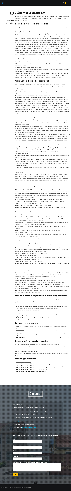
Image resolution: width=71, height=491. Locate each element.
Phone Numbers (17, 451)
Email (15, 445)
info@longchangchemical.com (29, 427)
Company (15, 456)
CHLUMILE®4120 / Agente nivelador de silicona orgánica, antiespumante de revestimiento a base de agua (40, 366)
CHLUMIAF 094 (19, 326)
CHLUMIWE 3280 (20, 334)
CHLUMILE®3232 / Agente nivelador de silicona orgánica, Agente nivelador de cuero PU (36, 367)
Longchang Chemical (10, 20)
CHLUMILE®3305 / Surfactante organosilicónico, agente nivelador (31, 371)
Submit (15, 474)
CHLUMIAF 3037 (20, 330)
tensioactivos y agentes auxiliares (23, 362)
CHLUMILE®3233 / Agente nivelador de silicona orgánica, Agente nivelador (33, 369)
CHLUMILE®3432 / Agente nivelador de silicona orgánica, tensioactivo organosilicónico (35, 364)
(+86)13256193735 (22, 421)
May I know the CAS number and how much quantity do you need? (30, 462)
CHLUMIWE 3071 (20, 337)
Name (14, 439)
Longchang (29, 487)
